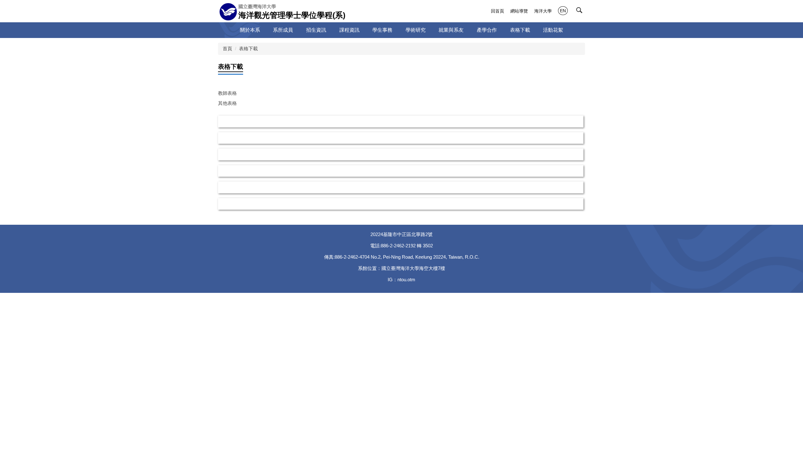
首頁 (227, 48)
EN (563, 10)
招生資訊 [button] (316, 30)
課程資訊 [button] (349, 30)
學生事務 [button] (382, 30)
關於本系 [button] (250, 30)
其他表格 (227, 103)
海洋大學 (543, 10)
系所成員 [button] (283, 30)
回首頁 (497, 10)
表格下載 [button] (520, 30)
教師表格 (227, 93)
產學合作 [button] (487, 30)
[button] (580, 11)
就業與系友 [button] (451, 30)
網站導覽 (519, 10)
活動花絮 (553, 30)
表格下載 (248, 48)
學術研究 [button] (416, 30)
